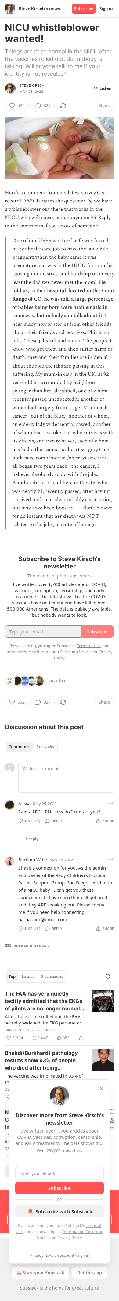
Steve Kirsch (32, 85)
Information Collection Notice (64, 651)
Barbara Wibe (32, 859)
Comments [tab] (19, 746)
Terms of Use (89, 645)
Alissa (24, 803)
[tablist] (31, 747)
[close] (101, 1088)
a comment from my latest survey (58, 193)
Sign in (106, 8)
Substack (29, 1288)
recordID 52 (19, 201)
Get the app (89, 1272)
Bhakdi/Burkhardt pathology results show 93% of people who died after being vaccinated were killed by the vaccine (42, 1060)
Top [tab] (12, 976)
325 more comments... (27, 945)
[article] (59, 1016)
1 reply (31, 839)
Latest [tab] (28, 976)
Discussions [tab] (51, 976)
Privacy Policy (69, 1237)
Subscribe (83, 8)
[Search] (108, 976)
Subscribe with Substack (64, 1211)
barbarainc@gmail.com (42, 919)
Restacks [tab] (45, 746)
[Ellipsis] (111, 803)
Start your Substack (43, 1272)
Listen (105, 88)
